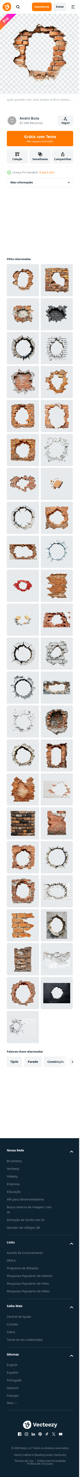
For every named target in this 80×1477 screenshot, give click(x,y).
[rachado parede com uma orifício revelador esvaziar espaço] (23, 650)
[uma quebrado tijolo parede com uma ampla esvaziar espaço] (23, 582)
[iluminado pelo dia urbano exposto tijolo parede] (23, 922)
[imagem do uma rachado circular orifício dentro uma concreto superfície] (23, 413)
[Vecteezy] (7, 7)
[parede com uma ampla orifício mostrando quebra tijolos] (23, 447)
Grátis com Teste (40, 138)
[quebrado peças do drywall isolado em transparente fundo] (23, 956)
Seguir (65, 123)
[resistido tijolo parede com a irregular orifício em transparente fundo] (23, 1295)
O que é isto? (46, 172)
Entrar (60, 7)
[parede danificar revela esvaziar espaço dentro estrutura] (23, 1058)
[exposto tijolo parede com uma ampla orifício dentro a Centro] (23, 515)
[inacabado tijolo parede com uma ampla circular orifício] (23, 616)
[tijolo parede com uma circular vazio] (23, 786)
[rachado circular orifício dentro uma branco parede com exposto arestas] (23, 1024)
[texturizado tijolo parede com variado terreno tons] (23, 1363)
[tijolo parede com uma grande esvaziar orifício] (23, 1431)
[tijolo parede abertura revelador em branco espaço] (23, 548)
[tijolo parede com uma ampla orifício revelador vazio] (23, 277)
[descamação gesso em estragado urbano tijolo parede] (23, 1397)
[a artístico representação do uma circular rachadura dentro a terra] (23, 752)
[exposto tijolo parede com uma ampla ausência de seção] (23, 311)
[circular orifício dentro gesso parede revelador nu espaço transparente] (23, 1227)
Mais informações (21, 179)
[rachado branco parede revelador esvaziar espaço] (23, 1160)
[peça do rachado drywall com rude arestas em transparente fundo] (23, 718)
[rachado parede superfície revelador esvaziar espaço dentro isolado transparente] (23, 1092)
